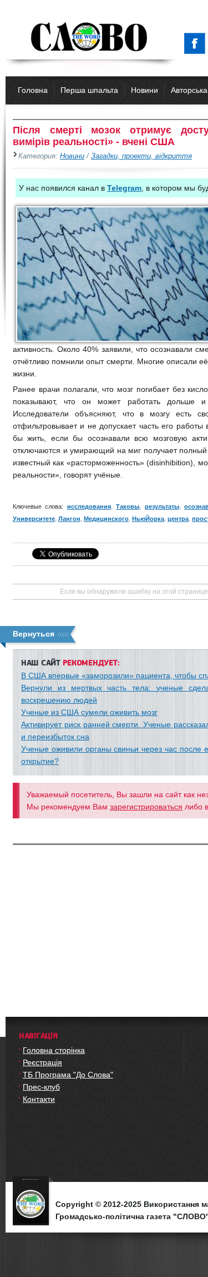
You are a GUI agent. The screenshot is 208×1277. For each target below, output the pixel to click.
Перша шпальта (89, 90)
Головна (33, 90)
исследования (89, 506)
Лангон (69, 518)
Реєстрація (42, 1062)
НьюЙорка (148, 518)
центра (178, 518)
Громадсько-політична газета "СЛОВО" (90, 37)
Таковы (127, 506)
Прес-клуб (41, 1086)
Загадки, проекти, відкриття (141, 156)
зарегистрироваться (146, 806)
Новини (144, 90)
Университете (34, 518)
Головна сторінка (54, 1050)
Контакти (39, 1099)
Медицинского (106, 518)
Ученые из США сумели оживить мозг (89, 712)
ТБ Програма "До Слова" (68, 1074)
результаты (162, 506)
